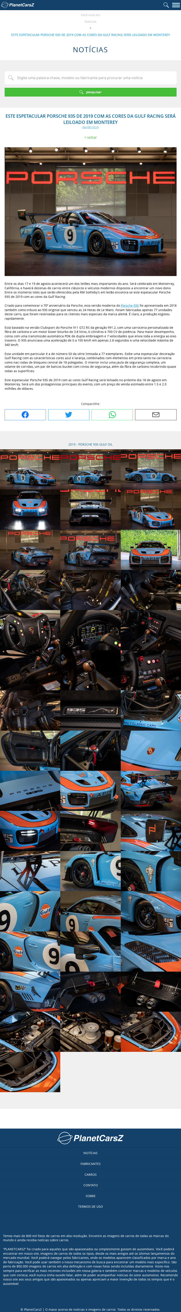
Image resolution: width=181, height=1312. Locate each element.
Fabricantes (91, 1164)
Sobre (91, 1196)
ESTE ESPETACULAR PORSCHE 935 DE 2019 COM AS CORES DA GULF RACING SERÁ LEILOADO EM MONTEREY (90, 35)
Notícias (90, 21)
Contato (90, 1185)
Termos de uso (90, 1206)
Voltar (92, 137)
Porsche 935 (130, 305)
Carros (91, 1174)
